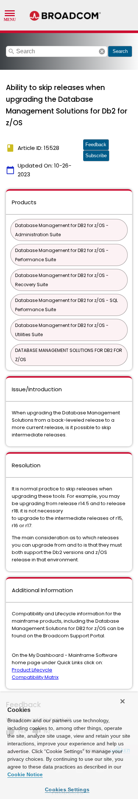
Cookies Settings (67, 789)
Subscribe (96, 155)
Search (120, 51)
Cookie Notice (25, 774)
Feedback (95, 144)
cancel (102, 51)
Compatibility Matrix (35, 677)
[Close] (122, 701)
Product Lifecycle (32, 669)
